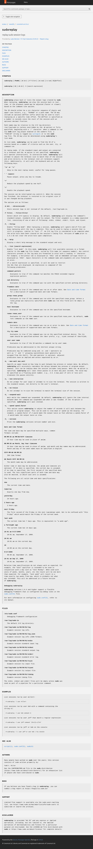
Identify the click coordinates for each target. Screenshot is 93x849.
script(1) (8, 746)
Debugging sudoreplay (13, 586)
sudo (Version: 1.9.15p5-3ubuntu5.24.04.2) (24, 39)
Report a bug (44, 39)
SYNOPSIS (5, 47)
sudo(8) (30, 746)
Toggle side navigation (12, 16)
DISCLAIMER (6, 70)
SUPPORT (5, 68)
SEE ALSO (5, 59)
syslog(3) (36, 134)
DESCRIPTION (6, 50)
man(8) (11, 24)
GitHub (40, 840)
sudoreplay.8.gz (23, 24)
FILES (4, 53)
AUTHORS (5, 62)
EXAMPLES (5, 56)
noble (4, 24)
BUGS (4, 65)
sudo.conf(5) (9, 594)
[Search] (89, 9)
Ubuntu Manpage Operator (21, 840)
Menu (26, 2)
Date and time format (76, 290)
